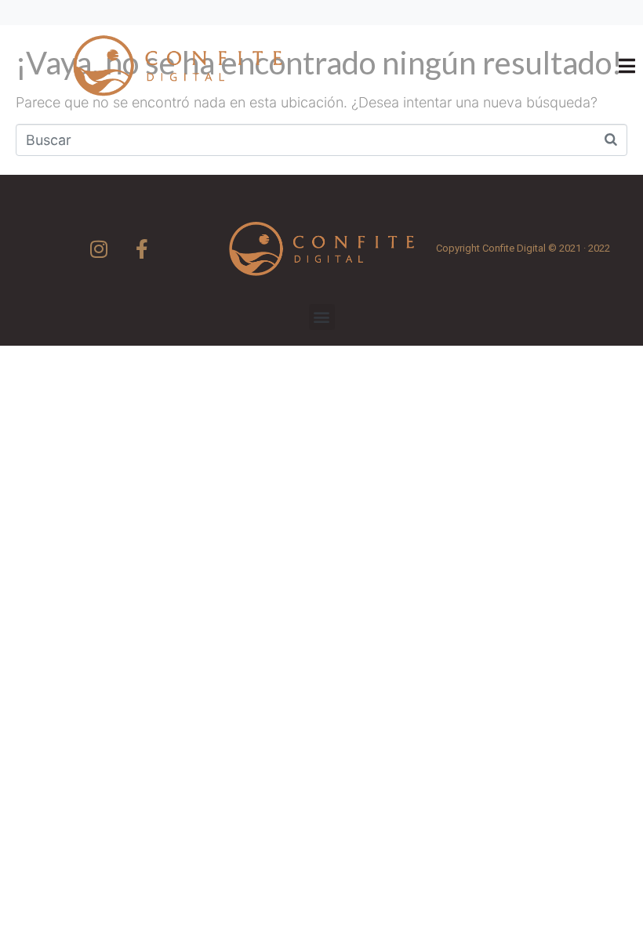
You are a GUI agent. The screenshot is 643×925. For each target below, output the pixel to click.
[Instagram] (98, 248)
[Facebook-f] (142, 248)
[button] (322, 317)
